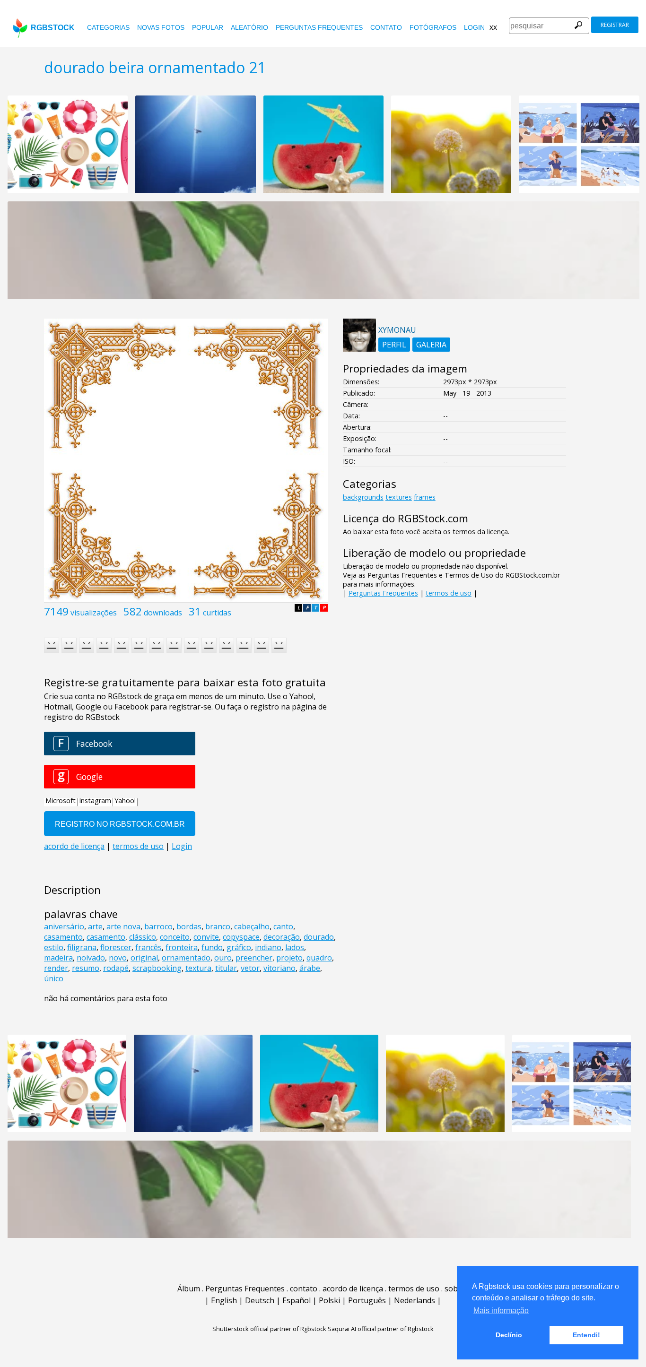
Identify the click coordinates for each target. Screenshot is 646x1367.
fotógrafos (433, 27)
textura (198, 968)
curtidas (217, 612)
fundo (212, 947)
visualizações (93, 612)
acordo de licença (353, 1288)
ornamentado (186, 957)
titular (226, 968)
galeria (431, 344)
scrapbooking (157, 968)
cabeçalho (252, 926)
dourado (319, 937)
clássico (142, 937)
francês (148, 947)
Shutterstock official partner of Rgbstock (269, 1328)
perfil (394, 344)
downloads (163, 612)
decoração (281, 937)
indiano (268, 947)
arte (95, 926)
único (53, 978)
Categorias (108, 27)
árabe (309, 968)
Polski (329, 1300)
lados (294, 947)
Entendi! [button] (586, 1335)
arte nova (123, 926)
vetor (250, 968)
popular (207, 27)
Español (296, 1300)
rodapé (116, 968)
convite (206, 937)
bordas (188, 926)
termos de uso (448, 592)
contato (386, 27)
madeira (58, 957)
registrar (615, 25)
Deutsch (259, 1300)
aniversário (64, 926)
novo (118, 957)
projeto (289, 957)
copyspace (241, 937)
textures (398, 497)
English (224, 1300)
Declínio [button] (509, 1335)
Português (367, 1300)
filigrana (81, 947)
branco (217, 926)
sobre (455, 1288)
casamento (63, 937)
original (144, 957)
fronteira (182, 947)
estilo (53, 947)
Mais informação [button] (501, 1310)
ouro (223, 957)
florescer (115, 947)
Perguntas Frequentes (319, 27)
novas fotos (160, 27)
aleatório (249, 27)
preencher (254, 957)
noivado (91, 957)
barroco (158, 926)
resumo (85, 968)
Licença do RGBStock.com (405, 518)
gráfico (239, 947)
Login (474, 27)
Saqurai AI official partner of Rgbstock (381, 1328)
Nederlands (414, 1300)
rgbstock (53, 28)
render (56, 968)
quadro (319, 957)
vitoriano (279, 968)
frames (425, 497)
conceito (175, 937)
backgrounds (363, 497)
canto (283, 926)
